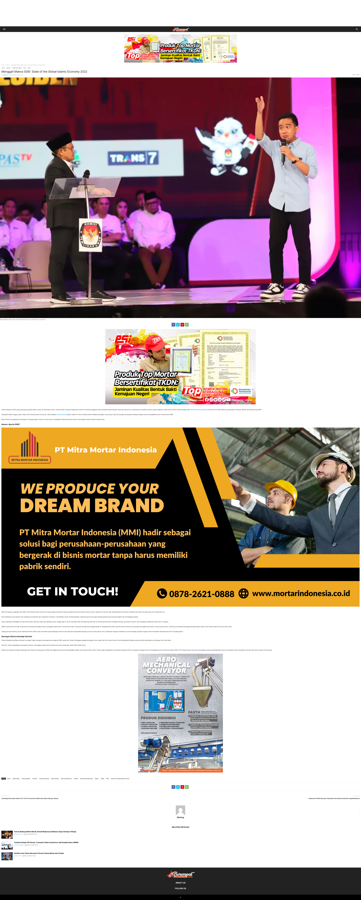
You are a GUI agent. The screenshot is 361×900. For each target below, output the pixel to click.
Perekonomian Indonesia (86, 778)
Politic (29, 67)
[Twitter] (178, 325)
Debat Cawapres (26, 778)
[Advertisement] (180, 13)
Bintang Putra (18, 834)
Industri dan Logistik (16, 67)
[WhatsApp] (187, 325)
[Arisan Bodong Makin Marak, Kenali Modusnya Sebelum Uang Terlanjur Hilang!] (7, 835)
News (24, 67)
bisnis (8, 778)
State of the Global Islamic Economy (120, 778)
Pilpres (97, 778)
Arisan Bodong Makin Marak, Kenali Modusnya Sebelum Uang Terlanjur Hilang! (45, 832)
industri (76, 778)
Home (3, 65)
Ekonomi (8, 67)
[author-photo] (180, 815)
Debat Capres (16, 778)
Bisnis (7, 65)
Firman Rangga (18, 845)
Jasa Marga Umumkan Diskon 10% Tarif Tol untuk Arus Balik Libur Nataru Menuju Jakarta (29, 798)
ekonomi (35, 778)
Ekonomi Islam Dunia (66, 778)
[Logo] (180, 877)
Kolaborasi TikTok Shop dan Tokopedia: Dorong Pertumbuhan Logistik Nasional (334, 798)
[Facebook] (173, 325)
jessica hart (17, 855)
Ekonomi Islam (55, 778)
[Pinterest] (182, 325)
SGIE (107, 778)
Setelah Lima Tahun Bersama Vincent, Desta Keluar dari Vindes (39, 853)
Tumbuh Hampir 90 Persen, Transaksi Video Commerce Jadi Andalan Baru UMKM (46, 842)
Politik (102, 778)
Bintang (5, 75)
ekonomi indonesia (44, 778)
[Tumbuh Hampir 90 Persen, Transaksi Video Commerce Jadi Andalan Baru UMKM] (7, 846)
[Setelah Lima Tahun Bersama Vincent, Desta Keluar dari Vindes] (7, 856)
